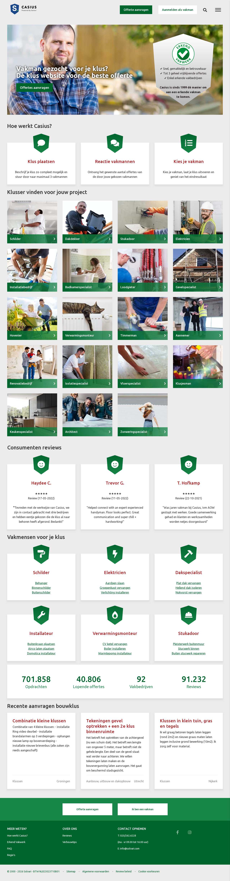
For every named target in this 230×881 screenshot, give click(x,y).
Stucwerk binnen (188, 648)
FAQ (9, 848)
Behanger (41, 583)
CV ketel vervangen (115, 644)
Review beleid (124, 871)
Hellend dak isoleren (189, 587)
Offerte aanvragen (136, 9)
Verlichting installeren (115, 592)
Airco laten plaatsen (41, 648)
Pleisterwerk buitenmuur (188, 644)
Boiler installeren (115, 648)
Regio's (11, 855)
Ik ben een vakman (142, 809)
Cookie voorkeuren (149, 871)
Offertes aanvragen (34, 87)
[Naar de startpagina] (23, 13)
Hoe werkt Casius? (17, 835)
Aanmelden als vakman (177, 9)
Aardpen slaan (114, 583)
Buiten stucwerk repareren (189, 653)
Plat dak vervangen (188, 583)
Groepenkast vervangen (115, 587)
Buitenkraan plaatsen (41, 644)
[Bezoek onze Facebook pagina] (177, 832)
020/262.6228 (128, 835)
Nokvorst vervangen (189, 592)
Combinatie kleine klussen (39, 720)
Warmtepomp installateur (115, 653)
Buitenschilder (41, 592)
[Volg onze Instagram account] (189, 832)
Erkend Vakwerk (16, 842)
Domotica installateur (41, 653)
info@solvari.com (129, 848)
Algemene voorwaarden (95, 871)
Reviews (67, 835)
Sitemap (70, 871)
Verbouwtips (70, 842)
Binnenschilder (41, 587)
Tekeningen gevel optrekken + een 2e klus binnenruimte (110, 726)
